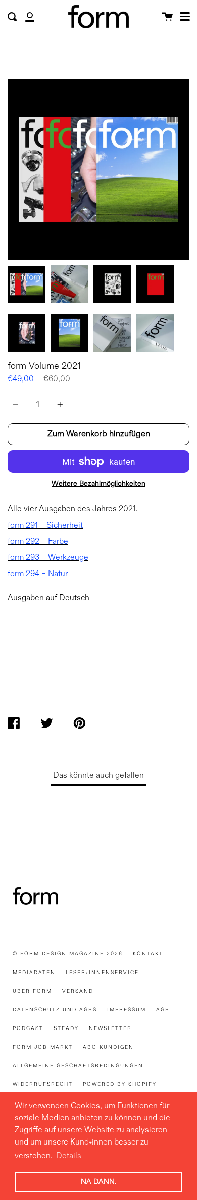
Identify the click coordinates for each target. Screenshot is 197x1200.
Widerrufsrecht (43, 1084)
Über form (32, 991)
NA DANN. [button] (98, 1181)
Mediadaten (34, 972)
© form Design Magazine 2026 (68, 953)
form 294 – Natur (38, 574)
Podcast (28, 1028)
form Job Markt (43, 1047)
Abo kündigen (108, 1047)
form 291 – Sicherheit (45, 526)
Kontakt (148, 953)
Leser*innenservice (102, 972)
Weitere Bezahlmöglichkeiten (98, 483)
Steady (66, 1028)
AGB (163, 1009)
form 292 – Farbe (38, 542)
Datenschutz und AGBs (55, 1009)
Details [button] (68, 1156)
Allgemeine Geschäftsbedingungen (78, 1065)
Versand (77, 991)
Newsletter (110, 1028)
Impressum (126, 1009)
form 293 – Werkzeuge (48, 558)
